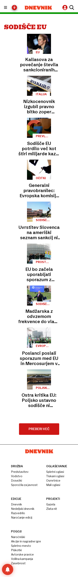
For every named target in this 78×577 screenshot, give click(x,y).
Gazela (50, 504)
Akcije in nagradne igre (26, 541)
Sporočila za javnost (24, 485)
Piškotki (16, 550)
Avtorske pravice (22, 554)
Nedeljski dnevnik (22, 508)
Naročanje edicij (21, 517)
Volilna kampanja (22, 558)
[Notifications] (7, 569)
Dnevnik (16, 504)
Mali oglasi (53, 485)
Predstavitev (20, 471)
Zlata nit (51, 508)
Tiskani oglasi (55, 476)
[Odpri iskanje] (71, 7)
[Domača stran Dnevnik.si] (38, 8)
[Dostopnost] (14, 7)
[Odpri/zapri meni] (9, 7)
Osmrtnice (53, 480)
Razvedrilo (18, 513)
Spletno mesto (21, 545)
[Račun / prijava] (65, 7)
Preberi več (39, 429)
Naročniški (18, 537)
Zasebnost (18, 563)
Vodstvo (16, 476)
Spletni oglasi (55, 471)
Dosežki (16, 480)
